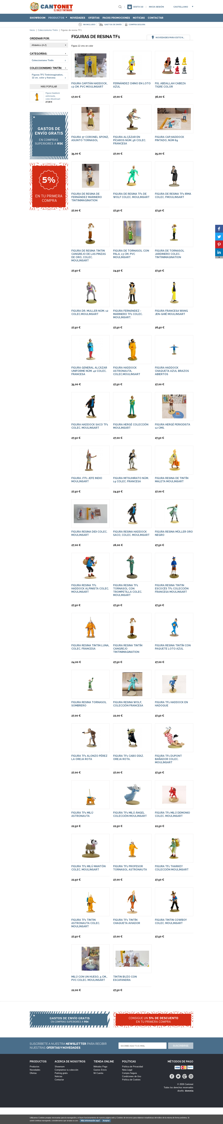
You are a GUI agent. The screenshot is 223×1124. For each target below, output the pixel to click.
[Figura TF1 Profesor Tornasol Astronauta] (132, 858)
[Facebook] (171, 1076)
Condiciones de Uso (131, 1076)
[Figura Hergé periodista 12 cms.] (174, 417)
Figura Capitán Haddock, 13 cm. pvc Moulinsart (89, 85)
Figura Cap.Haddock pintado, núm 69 (169, 138)
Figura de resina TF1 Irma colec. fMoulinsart (173, 195)
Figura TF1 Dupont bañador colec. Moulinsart (168, 759)
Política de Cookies (131, 1079)
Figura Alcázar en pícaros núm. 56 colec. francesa (129, 140)
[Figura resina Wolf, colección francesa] (132, 694)
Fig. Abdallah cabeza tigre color (170, 85)
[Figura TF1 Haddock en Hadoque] (174, 694)
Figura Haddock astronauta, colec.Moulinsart (53, 96)
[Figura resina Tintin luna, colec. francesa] (90, 637)
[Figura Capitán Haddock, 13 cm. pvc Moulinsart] (90, 75)
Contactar (155, 17)
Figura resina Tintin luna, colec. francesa (90, 647)
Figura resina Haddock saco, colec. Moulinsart (131, 533)
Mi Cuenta (98, 1073)
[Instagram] (191, 1076)
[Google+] (184, 1076)
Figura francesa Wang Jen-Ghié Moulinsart (171, 312)
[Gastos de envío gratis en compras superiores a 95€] (49, 135)
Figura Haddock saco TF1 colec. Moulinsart (89, 426)
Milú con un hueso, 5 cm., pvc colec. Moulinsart (89, 978)
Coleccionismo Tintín (48, 30)
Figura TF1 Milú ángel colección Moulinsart (130, 814)
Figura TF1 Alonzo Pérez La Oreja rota (89, 757)
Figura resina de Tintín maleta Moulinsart (171, 480)
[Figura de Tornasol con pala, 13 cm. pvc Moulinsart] (132, 243)
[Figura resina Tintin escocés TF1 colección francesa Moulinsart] (174, 577)
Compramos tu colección (66, 1070)
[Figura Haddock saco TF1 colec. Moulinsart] (90, 417)
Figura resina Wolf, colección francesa (128, 704)
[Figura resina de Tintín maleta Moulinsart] (174, 470)
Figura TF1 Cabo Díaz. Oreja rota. (128, 757)
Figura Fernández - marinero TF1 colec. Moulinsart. (128, 314)
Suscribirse (181, 1045)
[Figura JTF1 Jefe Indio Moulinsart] (91, 470)
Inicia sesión (156, 7)
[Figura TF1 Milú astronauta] (90, 805)
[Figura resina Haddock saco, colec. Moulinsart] (132, 524)
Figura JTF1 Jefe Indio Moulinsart (86, 480)
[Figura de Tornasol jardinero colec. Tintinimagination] (174, 243)
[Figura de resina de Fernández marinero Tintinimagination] (90, 186)
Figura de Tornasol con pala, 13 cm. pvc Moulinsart (131, 254)
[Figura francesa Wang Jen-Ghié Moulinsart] (174, 303)
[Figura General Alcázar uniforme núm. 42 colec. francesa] (91, 360)
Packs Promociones (116, 17)
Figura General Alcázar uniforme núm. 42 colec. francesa (89, 371)
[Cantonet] (52, 10)
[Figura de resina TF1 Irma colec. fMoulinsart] (174, 186)
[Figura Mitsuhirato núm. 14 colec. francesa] (132, 470)
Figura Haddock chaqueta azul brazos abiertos (172, 371)
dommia (189, 1091)
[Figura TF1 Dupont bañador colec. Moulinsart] (174, 748)
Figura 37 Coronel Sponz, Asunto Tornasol (90, 138)
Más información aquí (90, 1121)
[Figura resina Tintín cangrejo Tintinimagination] (132, 637)
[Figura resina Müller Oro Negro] (174, 524)
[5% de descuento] (49, 186)
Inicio (32, 30)
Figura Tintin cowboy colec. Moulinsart (171, 921)
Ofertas (94, 17)
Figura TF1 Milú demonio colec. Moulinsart (172, 814)
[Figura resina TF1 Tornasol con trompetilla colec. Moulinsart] (132, 577)
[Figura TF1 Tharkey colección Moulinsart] (174, 858)
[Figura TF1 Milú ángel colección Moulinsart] (132, 805)
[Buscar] (120, 6)
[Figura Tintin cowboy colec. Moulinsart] (174, 912)
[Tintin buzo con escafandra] (132, 965)
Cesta (138, 7)
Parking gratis (61, 1073)
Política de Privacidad (132, 1066)
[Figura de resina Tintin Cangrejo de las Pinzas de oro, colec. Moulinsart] (90, 243)
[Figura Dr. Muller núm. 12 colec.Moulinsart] (91, 303)
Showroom (37, 17)
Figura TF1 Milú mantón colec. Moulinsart (88, 868)
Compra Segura (129, 1073)
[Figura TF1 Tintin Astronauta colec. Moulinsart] (90, 912)
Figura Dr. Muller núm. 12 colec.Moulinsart (89, 312)
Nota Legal (127, 1070)
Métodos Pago (100, 1066)
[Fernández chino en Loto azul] (132, 75)
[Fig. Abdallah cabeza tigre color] (174, 72)
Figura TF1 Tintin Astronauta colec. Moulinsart (85, 923)
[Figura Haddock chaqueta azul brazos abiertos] (174, 360)
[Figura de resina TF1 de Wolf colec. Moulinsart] (132, 186)
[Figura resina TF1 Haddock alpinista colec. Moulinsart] (90, 577)
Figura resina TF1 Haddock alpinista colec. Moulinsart (90, 588)
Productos (56, 17)
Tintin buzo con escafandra (125, 978)
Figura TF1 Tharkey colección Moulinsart (172, 868)
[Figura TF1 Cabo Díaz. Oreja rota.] (132, 748)
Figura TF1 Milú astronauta (82, 814)
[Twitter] (178, 1076)
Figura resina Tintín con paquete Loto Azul (173, 647)
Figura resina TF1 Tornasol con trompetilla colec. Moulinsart (127, 590)
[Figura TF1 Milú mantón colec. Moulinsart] (91, 858)
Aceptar (106, 1121)
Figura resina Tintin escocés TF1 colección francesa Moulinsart (172, 588)
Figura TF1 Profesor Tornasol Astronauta (130, 868)
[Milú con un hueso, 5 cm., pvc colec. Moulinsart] (90, 969)
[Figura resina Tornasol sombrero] (90, 694)
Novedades (77, 17)
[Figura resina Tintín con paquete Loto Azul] (174, 637)
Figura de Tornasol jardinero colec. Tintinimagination (169, 254)
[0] (129, 7)
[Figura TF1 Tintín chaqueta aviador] (132, 912)
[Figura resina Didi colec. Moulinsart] (90, 521)
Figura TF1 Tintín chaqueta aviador (126, 921)
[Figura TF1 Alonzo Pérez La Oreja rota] (90, 748)
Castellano (180, 7)
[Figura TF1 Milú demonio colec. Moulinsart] (174, 805)
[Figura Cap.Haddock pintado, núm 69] (174, 128)
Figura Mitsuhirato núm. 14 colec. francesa (131, 480)
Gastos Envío (100, 1070)
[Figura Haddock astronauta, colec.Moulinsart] (37, 99)
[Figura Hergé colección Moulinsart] (132, 417)
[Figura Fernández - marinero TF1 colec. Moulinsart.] (132, 303)
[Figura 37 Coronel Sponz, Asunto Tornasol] (90, 129)
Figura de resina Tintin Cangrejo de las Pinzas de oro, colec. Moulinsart (88, 255)
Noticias (139, 17)
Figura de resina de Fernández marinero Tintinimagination (86, 197)
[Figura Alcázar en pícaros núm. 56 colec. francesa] (132, 129)
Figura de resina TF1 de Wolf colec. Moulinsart (131, 195)
